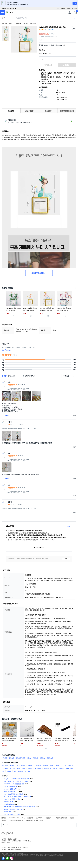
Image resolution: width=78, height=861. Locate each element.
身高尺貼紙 (50, 758)
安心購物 (72, 817)
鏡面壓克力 (5, 765)
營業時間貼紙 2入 (8, 801)
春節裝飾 (20, 771)
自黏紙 (23, 768)
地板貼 (29, 758)
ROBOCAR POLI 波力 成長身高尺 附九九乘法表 (17, 781)
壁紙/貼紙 (25, 23)
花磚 (18, 768)
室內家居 (11, 23)
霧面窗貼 (30, 768)
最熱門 (4, 376)
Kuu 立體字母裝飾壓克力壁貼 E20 (13, 809)
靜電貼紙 (70, 765)
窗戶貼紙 (11, 758)
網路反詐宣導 (39, 820)
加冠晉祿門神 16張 (9, 804)
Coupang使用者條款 (27, 817)
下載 (74, 3)
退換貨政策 (39, 817)
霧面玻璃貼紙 (69, 768)
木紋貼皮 (63, 765)
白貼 (17, 765)
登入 (58, 8)
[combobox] (69, 376)
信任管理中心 (49, 817)
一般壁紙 (4, 758)
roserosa (45, 765)
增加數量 (46, 61)
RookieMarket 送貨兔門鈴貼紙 (12, 799)
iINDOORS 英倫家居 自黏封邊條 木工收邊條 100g (17, 796)
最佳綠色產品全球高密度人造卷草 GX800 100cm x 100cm (19, 806)
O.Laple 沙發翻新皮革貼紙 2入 (12, 814)
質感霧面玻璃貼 (8, 812)
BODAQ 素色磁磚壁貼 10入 (11, 791)
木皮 (3, 771)
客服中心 (69, 8)
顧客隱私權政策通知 (61, 817)
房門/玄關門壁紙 (20, 758)
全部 (3, 18)
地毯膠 (55, 768)
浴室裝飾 (23, 765)
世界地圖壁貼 (47, 768)
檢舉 (66, 558)
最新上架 (11, 376)
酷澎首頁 (4, 23)
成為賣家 (74, 8)
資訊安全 (4, 820)
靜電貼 (57, 765)
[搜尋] (75, 18)
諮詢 (68, 526)
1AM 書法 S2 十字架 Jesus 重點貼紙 (13, 794)
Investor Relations (14, 817)
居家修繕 (18, 23)
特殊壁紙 (35, 758)
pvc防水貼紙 (38, 768)
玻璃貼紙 (38, 765)
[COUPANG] (7, 834)
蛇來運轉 (27, 771)
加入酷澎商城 (29, 820)
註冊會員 (63, 8)
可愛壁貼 (9, 771)
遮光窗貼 (12, 768)
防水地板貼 (31, 765)
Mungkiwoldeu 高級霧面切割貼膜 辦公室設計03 (17, 779)
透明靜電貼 (5, 768)
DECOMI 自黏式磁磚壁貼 (10, 786)
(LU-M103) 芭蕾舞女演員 (10, 789)
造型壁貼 (42, 758)
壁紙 (15, 771)
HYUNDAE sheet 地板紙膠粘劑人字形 (14, 784)
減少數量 (46, 59)
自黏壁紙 (61, 768)
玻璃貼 (12, 765)
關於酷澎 (3, 817)
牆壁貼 (52, 765)
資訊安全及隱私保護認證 (16, 820)
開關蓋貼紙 (33, 23)
